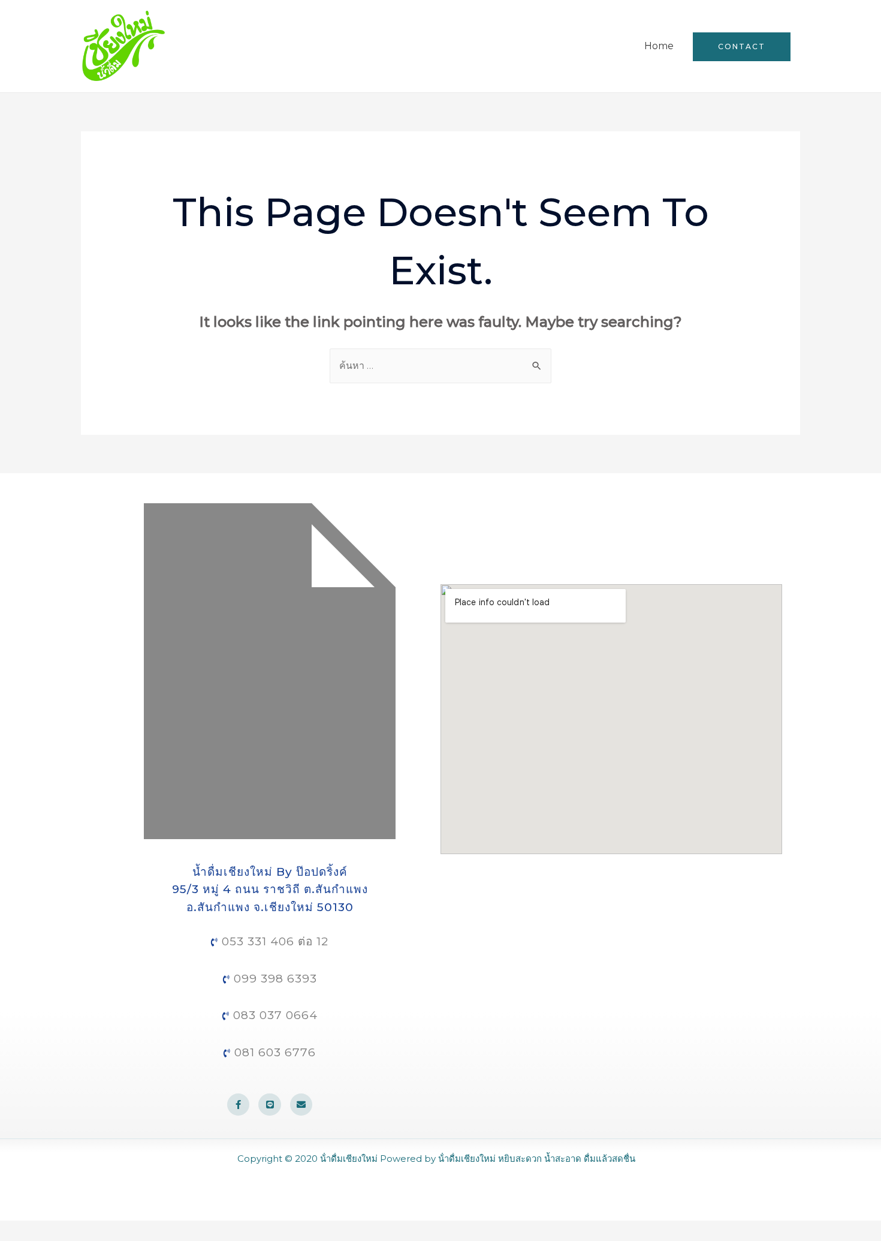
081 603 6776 (273, 1052)
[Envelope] (301, 1104)
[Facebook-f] (238, 1104)
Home (659, 46)
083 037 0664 (274, 1015)
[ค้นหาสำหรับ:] (440, 365)
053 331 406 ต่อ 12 (273, 941)
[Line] (269, 1104)
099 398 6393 (273, 978)
